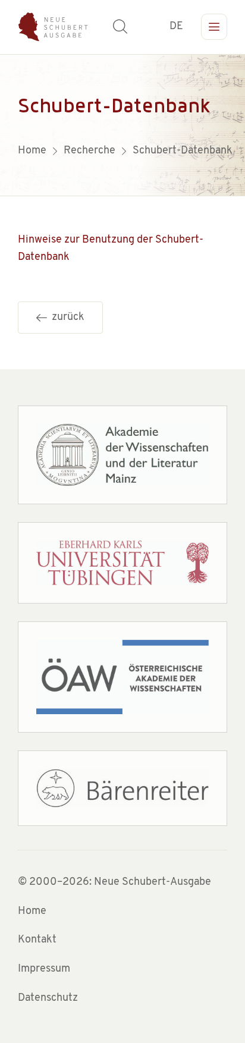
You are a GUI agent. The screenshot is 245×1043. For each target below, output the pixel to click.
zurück (65, 317)
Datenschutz (48, 998)
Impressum (44, 969)
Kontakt (37, 940)
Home (32, 911)
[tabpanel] (122, 125)
